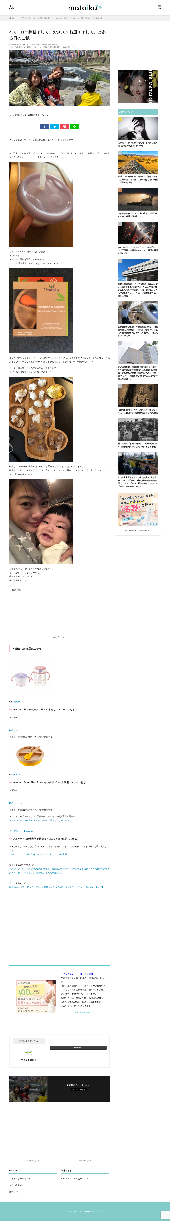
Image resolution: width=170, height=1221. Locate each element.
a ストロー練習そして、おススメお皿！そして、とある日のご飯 (79, 18)
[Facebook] (44, 126)
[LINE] (74, 126)
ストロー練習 (25, 47)
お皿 (18, 47)
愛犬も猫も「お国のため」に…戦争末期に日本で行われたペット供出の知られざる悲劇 (137, 445)
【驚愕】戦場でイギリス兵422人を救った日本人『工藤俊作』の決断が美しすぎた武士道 (138, 411)
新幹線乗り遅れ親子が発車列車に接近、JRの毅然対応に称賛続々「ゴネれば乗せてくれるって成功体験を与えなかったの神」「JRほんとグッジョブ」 (138, 331)
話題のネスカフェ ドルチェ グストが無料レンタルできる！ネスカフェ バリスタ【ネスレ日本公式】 (56, 887)
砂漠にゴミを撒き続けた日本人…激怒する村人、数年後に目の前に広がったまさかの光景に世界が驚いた (138, 179)
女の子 (65, 47)
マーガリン (35, 47)
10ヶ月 (13, 47)
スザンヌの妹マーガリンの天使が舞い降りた (36, 18)
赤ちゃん (71, 47)
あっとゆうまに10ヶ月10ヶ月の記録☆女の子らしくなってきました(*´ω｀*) (45, 820)
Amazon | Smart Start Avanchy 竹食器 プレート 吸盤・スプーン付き (49, 782)
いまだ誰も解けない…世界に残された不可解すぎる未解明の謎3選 (137, 215)
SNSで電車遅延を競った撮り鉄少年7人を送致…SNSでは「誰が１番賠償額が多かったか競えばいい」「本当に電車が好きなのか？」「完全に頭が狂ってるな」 (138, 482)
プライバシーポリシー (20, 1178)
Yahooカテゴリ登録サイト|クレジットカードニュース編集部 (38, 854)
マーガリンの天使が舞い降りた (51, 47)
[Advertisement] (59, 615)
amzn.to (16, 701)
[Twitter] (54, 126)
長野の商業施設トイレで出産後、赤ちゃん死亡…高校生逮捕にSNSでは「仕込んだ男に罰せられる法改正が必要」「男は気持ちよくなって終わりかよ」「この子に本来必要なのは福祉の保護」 (138, 290)
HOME (14, 18)
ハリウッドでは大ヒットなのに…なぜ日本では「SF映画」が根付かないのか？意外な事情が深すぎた (138, 250)
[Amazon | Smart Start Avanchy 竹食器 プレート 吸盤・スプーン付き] (30, 768)
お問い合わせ (15, 1185)
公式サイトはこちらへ (83, 1012)
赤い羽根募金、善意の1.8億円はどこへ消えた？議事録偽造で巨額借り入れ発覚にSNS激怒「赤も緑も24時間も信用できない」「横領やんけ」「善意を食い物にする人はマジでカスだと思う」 (138, 373)
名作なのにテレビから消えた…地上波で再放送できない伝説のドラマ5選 (137, 144)
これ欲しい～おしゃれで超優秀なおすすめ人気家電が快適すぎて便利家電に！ (46, 868)
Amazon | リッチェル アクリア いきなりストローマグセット (45, 709)
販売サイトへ (15, 730)
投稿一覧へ (78, 1047)
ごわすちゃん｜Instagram (21, 831)
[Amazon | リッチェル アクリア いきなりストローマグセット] (30, 695)
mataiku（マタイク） (93, 1211)
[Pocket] (64, 126)
